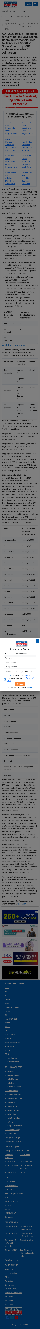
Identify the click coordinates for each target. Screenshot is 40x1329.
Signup (20, 684)
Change (26, 675)
